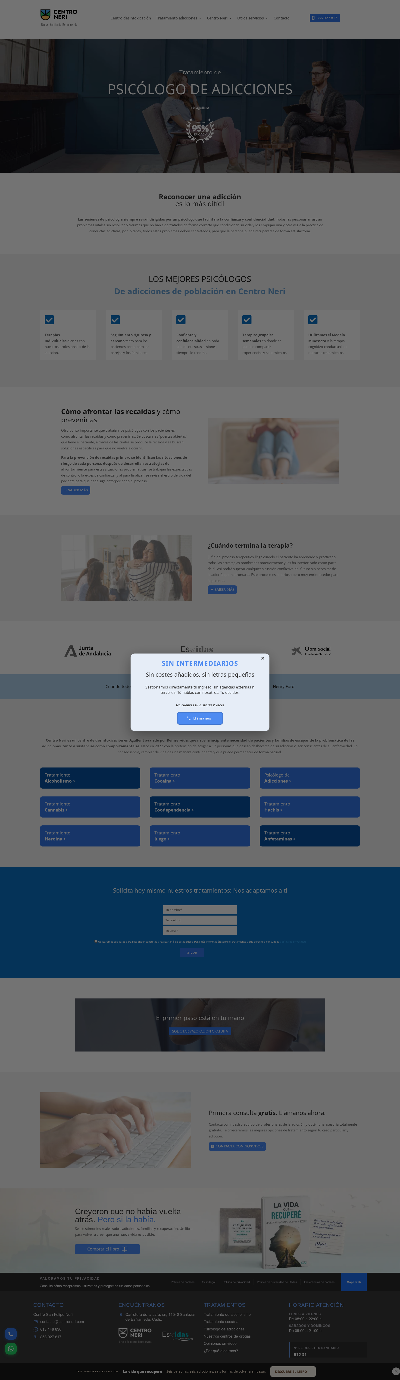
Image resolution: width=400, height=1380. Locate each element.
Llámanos (202, 718)
